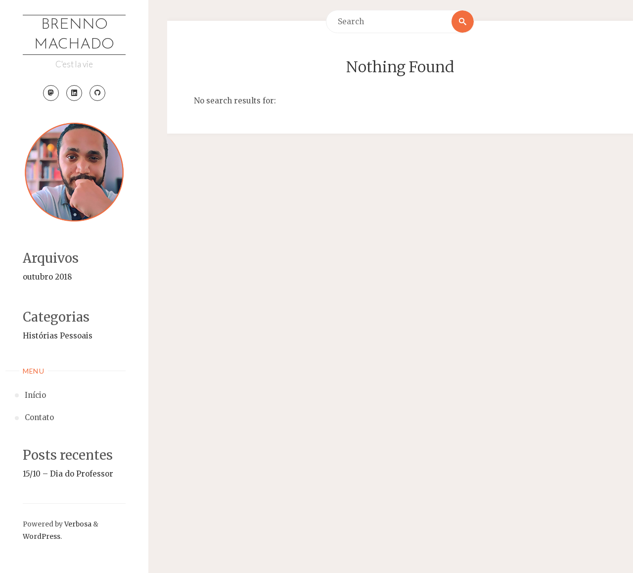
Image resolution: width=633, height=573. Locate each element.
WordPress (41, 536)
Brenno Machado (74, 34)
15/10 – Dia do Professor (68, 473)
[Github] (97, 93)
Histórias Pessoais (57, 335)
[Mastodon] (51, 93)
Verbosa (77, 524)
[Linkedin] (74, 93)
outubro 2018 (47, 277)
